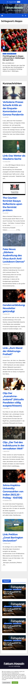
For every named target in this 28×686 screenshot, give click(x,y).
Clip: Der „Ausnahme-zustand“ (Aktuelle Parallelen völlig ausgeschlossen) (13, 399)
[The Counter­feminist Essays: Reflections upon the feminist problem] (14, 194)
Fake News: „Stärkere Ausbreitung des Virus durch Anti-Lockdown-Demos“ (14, 255)
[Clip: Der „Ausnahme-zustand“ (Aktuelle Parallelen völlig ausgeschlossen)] (14, 389)
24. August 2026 (9, 596)
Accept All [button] (15, 682)
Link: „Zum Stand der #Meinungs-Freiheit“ (12, 351)
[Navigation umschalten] (25, 15)
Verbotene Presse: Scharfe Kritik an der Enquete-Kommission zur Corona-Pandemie (13, 108)
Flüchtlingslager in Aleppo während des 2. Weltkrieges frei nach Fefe (13, 58)
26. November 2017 (9, 63)
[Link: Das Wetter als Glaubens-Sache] (14, 152)
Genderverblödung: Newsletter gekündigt (14, 308)
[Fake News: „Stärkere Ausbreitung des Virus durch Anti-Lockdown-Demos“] (14, 245)
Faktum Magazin (14, 7)
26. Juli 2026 (8, 630)
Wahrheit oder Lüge (11, 53)
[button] (22, 15)
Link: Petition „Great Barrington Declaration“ (13, 537)
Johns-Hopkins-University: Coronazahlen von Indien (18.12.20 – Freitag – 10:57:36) (13, 491)
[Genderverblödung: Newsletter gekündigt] (14, 301)
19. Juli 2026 (8, 647)
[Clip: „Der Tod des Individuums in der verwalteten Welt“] (14, 438)
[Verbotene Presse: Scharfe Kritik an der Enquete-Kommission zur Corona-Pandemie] (14, 98)
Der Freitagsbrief (8, 589)
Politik (4, 53)
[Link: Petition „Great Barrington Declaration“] (14, 530)
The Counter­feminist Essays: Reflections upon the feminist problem (12, 204)
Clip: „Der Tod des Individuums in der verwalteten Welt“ (13, 445)
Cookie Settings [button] (6, 682)
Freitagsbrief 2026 (17, 589)
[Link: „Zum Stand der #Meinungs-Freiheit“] (14, 344)
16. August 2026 (9, 613)
